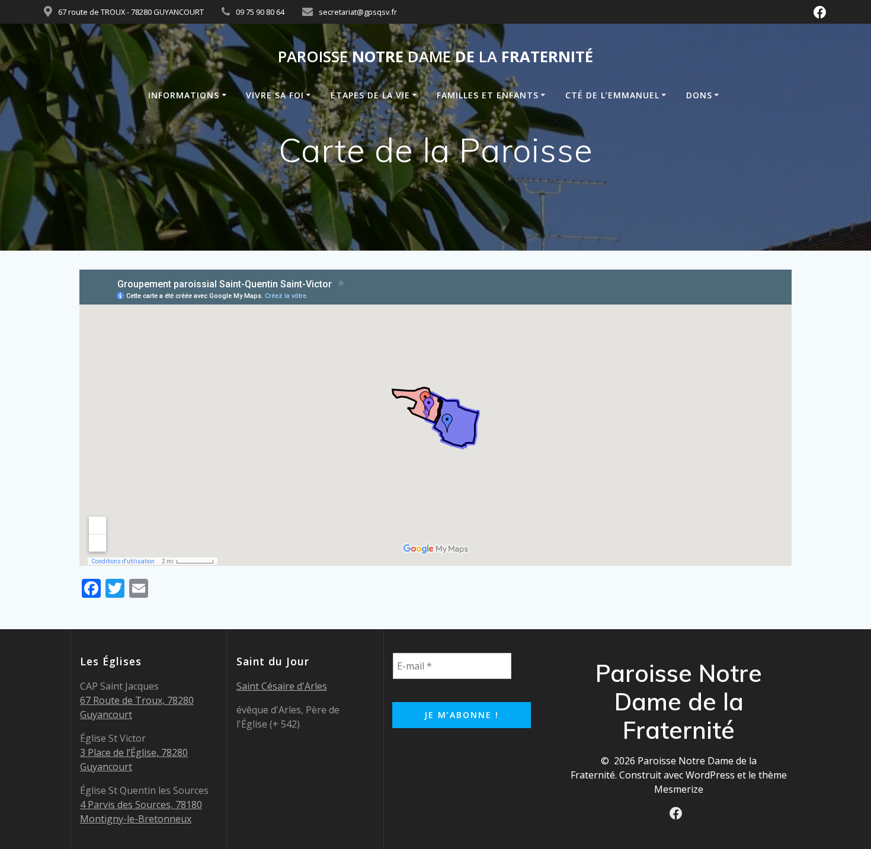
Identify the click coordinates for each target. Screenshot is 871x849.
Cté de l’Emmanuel (612, 95)
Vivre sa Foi (275, 95)
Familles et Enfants (488, 95)
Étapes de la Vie (370, 95)
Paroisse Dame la (435, 57)
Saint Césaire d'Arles (281, 686)
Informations (183, 95)
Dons (699, 95)
